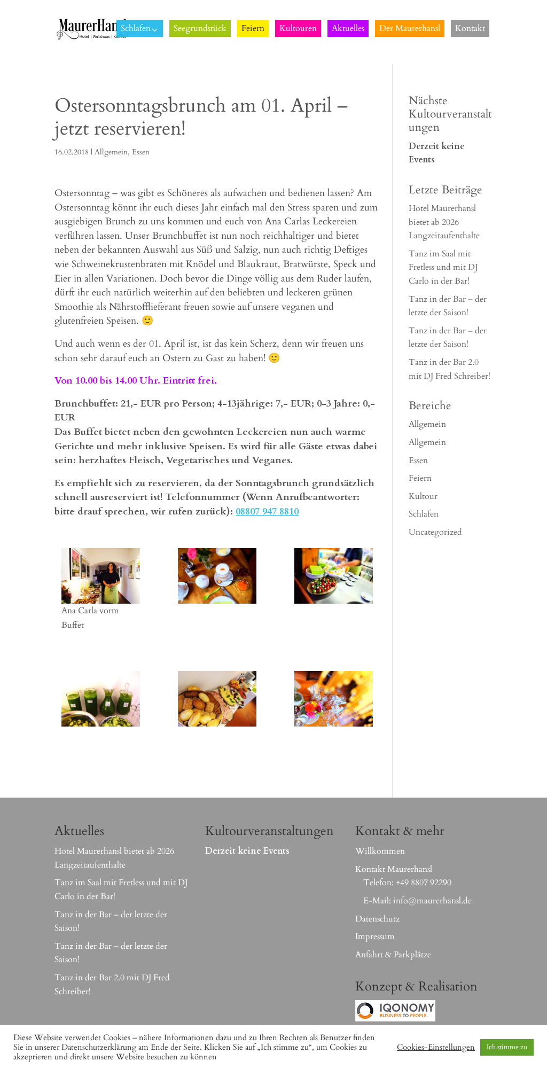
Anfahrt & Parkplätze (393, 955)
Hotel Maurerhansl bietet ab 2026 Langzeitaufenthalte (444, 221)
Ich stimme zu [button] (507, 1047)
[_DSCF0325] (333, 699)
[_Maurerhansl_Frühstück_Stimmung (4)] (217, 576)
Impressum (375, 936)
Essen (141, 152)
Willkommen (380, 851)
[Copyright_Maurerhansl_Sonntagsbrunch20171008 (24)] (100, 576)
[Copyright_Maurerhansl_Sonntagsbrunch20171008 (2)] (217, 699)
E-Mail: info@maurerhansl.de (417, 901)
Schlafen (424, 514)
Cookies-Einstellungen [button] (436, 1047)
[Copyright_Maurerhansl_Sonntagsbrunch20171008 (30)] (333, 576)
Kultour (423, 496)
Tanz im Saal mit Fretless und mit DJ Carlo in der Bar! (443, 267)
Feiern (420, 478)
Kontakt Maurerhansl (393, 869)
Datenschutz (377, 919)
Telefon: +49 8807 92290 (407, 882)
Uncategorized (435, 532)
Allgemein (111, 152)
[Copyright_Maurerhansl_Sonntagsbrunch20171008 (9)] (100, 699)
